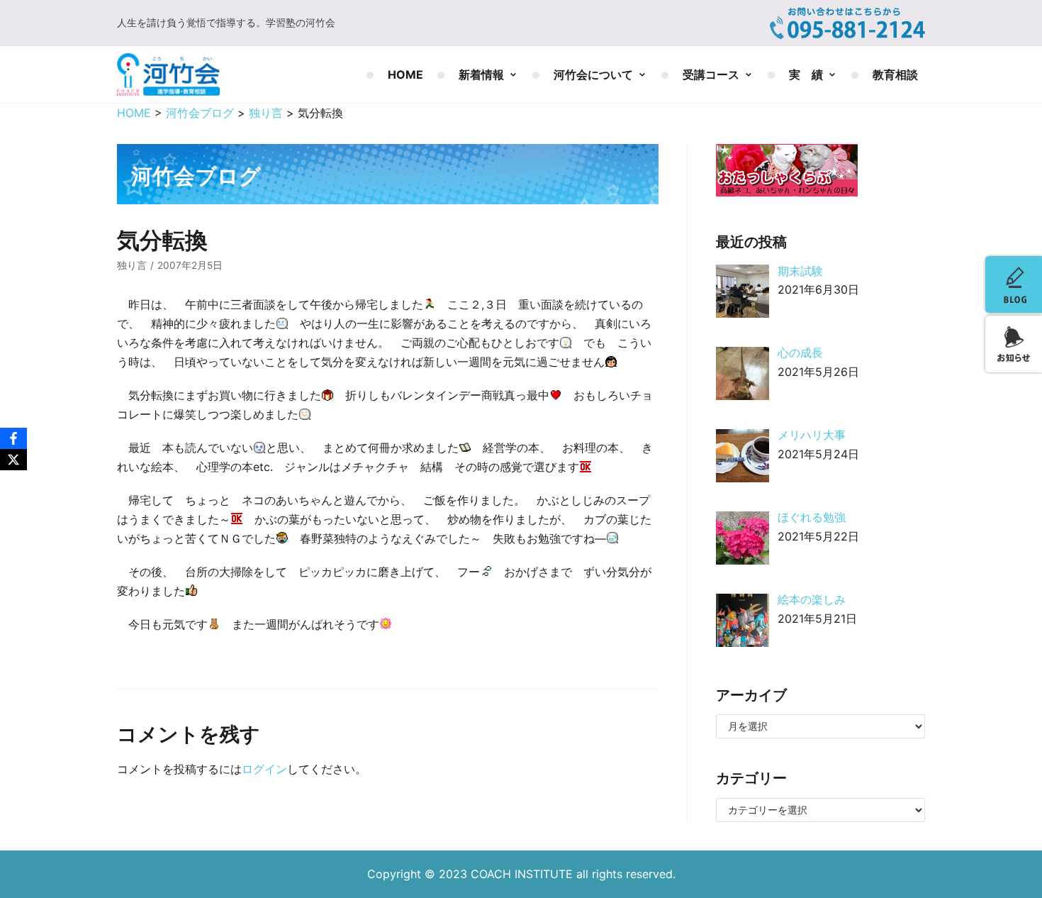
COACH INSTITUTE (523, 874)
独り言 (132, 265)
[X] (13, 459)
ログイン (264, 769)
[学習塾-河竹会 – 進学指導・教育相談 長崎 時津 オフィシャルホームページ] (168, 74)
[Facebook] (13, 438)
